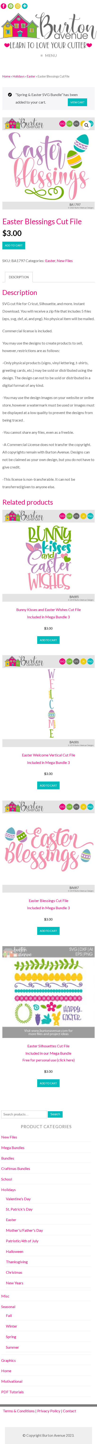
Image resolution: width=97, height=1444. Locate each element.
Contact (69, 1411)
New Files (65, 260)
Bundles (7, 1158)
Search (55, 1114)
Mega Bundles (12, 1147)
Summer (12, 1347)
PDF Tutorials (12, 1392)
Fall (9, 1315)
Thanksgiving (17, 1261)
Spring (11, 1336)
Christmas (14, 1272)
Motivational (11, 1381)
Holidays (18, 76)
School (6, 1179)
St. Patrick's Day (19, 1209)
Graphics (8, 1360)
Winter (11, 1326)
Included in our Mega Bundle (48, 1053)
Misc (5, 1296)
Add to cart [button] (48, 640)
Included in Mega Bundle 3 (48, 617)
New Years (14, 1283)
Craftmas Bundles (15, 1168)
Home (6, 76)
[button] (86, 125)
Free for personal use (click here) (48, 1060)
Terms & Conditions (19, 1411)
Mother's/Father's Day (24, 1230)
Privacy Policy (48, 1411)
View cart (77, 102)
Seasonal (8, 1306)
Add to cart (14, 245)
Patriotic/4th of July (22, 1241)
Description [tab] (19, 277)
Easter (31, 76)
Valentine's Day (18, 1198)
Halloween (14, 1251)
